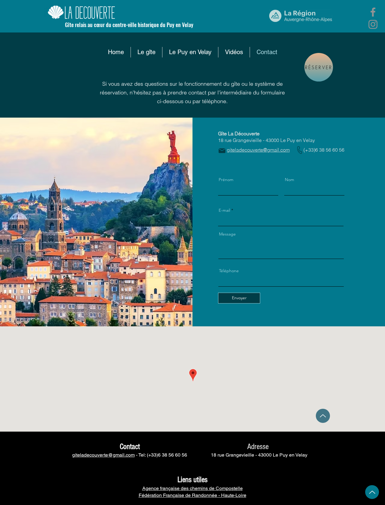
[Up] (323, 416)
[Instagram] (373, 24)
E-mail (224, 210)
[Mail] (222, 151)
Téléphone (229, 271)
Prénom (226, 179)
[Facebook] (373, 12)
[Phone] (299, 150)
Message (227, 234)
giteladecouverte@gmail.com (103, 455)
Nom (289, 179)
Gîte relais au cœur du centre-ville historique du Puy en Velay (129, 25)
